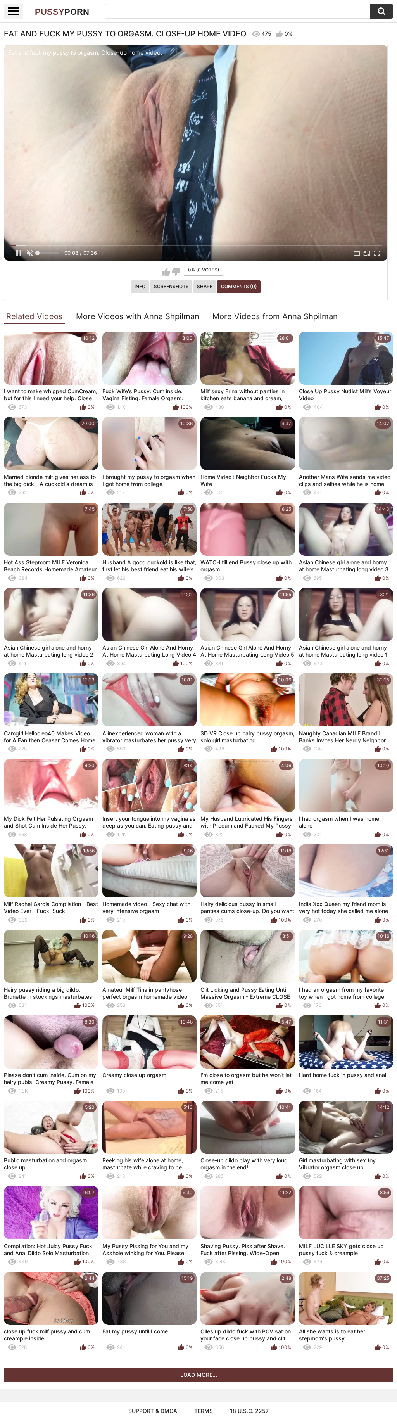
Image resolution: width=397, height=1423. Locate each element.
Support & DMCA (152, 1410)
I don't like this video (176, 272)
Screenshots (171, 286)
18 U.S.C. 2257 (249, 1410)
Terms (203, 1410)
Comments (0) (239, 286)
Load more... (198, 1374)
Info (140, 286)
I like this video (166, 272)
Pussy (62, 12)
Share (204, 286)
